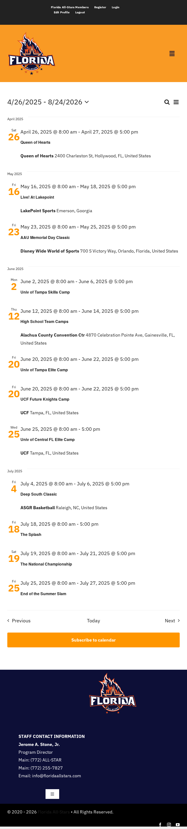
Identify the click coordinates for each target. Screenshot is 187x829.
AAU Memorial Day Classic (45, 237)
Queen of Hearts (35, 142)
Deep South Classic (38, 494)
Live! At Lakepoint (37, 197)
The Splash (30, 534)
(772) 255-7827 (46, 768)
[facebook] (160, 825)
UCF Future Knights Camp (44, 399)
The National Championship (46, 564)
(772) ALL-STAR (46, 760)
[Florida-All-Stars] (31, 31)
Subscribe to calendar (93, 640)
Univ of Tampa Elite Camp (44, 369)
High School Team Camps (44, 321)
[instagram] (169, 825)
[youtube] (178, 825)
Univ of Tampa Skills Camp (45, 292)
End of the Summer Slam (43, 593)
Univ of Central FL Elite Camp (47, 439)
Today (93, 621)
